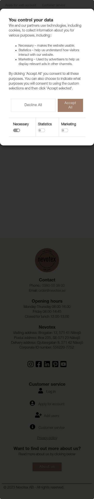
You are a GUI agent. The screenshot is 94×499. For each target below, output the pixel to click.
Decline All (33, 105)
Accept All (70, 106)
